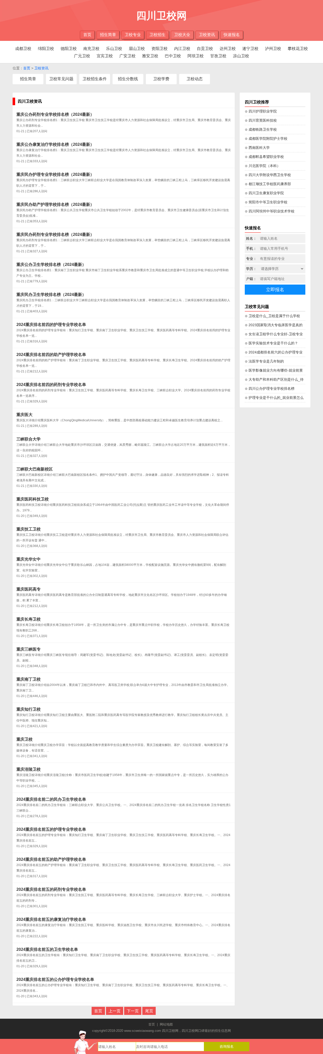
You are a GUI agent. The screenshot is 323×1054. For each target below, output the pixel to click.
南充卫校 (91, 48)
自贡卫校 (205, 48)
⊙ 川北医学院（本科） (262, 166)
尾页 (149, 1011)
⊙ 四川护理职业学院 (261, 111)
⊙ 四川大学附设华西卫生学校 (268, 175)
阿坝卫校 (195, 56)
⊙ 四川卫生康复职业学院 (264, 193)
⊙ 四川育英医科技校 (261, 120)
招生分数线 (128, 79)
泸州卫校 (273, 48)
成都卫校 (23, 48)
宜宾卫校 (105, 56)
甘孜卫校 (218, 56)
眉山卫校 (137, 48)
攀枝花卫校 (298, 48)
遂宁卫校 (250, 48)
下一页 (133, 1011)
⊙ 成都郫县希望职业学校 (264, 157)
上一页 (115, 1011)
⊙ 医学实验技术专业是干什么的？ (271, 343)
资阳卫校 (159, 48)
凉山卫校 (241, 56)
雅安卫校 (150, 56)
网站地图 (166, 1024)
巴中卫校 (173, 56)
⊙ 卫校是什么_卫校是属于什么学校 (272, 316)
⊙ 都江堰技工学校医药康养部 (268, 184)
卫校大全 (182, 35)
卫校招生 (157, 35)
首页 (87, 35)
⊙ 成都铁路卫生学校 (261, 129)
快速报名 (232, 35)
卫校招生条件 (95, 79)
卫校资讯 (207, 35)
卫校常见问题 (61, 79)
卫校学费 (161, 79)
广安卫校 (127, 56)
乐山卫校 (114, 48)
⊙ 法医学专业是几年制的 (264, 361)
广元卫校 (82, 56)
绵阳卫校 (46, 48)
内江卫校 (182, 48)
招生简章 (108, 35)
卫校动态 (194, 79)
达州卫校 (228, 48)
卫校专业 (133, 35)
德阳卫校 (69, 48)
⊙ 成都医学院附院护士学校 (266, 138)
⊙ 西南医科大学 (257, 148)
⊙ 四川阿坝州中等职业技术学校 (269, 211)
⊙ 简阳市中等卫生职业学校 (266, 202)
